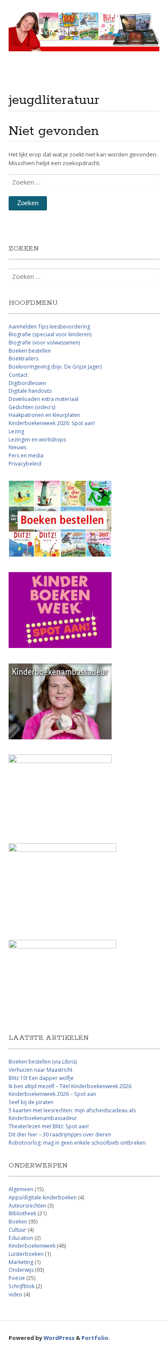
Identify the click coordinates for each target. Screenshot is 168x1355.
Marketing (21, 1262)
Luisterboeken (26, 1254)
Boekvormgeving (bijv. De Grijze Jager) (55, 366)
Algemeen (21, 1189)
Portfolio (95, 1338)
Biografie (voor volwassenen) (44, 342)
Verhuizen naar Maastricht (40, 1069)
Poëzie (17, 1278)
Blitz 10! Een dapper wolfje (41, 1078)
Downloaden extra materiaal (43, 399)
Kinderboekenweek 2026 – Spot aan (52, 1094)
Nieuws (17, 447)
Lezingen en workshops (37, 439)
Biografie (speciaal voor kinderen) (50, 334)
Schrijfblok (21, 1286)
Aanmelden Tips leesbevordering (49, 326)
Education (21, 1238)
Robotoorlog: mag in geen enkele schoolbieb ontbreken (77, 1142)
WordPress (59, 1338)
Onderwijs (21, 1270)
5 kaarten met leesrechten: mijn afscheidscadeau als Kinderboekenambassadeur (72, 1114)
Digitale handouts (30, 390)
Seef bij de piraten (31, 1102)
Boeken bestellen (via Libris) (43, 1061)
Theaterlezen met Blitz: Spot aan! (49, 1126)
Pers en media (26, 455)
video (15, 1294)
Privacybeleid (25, 463)
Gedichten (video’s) (32, 407)
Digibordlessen (27, 383)
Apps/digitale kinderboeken (43, 1197)
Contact (18, 375)
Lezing (16, 431)
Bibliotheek (22, 1213)
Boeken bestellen (30, 350)
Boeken (18, 1221)
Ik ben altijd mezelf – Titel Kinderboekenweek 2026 (70, 1086)
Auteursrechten (27, 1205)
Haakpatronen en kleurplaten (44, 415)
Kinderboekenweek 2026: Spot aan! (52, 423)
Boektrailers (23, 358)
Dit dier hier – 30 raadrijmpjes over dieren (60, 1134)
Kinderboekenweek (32, 1245)
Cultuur (17, 1229)
